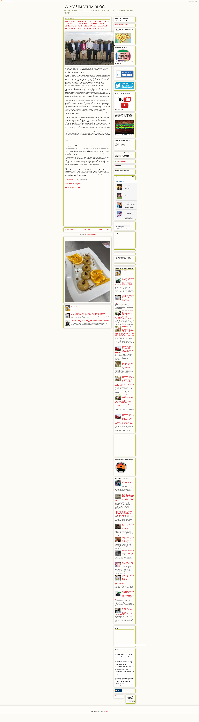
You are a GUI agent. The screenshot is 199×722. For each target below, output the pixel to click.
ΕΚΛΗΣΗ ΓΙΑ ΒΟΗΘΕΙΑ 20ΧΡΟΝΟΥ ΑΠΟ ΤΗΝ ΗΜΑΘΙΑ (127, 564)
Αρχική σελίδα (86, 229)
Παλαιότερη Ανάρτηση (104, 229)
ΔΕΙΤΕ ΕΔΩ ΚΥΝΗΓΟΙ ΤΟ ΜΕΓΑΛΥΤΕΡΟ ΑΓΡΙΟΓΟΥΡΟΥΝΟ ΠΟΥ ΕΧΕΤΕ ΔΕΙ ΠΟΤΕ (128, 526)
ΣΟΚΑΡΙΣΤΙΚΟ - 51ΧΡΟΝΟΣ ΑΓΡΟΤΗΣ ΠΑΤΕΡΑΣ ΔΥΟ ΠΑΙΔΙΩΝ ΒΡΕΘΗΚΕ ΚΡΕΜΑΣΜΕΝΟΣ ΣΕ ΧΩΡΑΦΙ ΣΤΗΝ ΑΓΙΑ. (124, 611)
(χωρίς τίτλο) (74, 306)
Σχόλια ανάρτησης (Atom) (90, 234)
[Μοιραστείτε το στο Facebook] (85, 179)
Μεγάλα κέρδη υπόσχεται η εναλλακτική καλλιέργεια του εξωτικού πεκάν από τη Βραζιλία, (128, 539)
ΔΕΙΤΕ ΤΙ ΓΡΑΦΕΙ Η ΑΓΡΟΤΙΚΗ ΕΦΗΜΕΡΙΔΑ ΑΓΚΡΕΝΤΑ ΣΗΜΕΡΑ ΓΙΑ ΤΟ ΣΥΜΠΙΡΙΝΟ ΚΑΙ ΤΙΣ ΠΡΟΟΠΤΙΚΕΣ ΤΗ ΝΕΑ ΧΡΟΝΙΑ (124, 497)
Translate (126, 228)
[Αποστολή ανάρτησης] (77, 179)
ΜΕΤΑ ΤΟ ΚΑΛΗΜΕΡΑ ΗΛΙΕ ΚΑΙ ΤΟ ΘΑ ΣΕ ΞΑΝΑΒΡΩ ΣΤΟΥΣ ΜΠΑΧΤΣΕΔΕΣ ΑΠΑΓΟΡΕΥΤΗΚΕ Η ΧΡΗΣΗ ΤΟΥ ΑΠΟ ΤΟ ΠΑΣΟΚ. (124, 513)
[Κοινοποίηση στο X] (83, 179)
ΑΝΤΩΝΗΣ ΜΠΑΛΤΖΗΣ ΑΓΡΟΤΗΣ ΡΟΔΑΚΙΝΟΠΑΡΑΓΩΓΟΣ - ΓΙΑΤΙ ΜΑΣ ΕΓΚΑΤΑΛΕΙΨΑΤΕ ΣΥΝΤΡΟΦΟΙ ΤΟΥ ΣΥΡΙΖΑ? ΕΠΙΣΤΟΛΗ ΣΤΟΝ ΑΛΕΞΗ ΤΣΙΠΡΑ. (124, 314)
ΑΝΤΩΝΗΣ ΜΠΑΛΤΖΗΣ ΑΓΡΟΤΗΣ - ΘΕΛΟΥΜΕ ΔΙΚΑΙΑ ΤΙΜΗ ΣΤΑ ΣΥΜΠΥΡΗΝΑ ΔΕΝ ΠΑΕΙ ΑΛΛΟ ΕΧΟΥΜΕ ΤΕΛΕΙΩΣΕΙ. (124, 349)
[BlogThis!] (82, 179)
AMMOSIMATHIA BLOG (84, 6)
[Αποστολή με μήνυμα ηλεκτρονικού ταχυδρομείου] (80, 179)
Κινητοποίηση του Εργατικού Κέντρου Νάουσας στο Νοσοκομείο (126, 483)
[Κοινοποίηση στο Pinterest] (86, 179)
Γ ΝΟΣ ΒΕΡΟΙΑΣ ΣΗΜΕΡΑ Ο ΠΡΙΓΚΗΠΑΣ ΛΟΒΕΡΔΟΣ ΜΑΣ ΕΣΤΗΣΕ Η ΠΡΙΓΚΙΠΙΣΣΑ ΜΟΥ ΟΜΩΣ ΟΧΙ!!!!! (128, 364)
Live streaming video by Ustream (131, 644)
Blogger (106, 711)
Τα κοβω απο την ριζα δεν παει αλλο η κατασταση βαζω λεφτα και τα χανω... (128, 552)
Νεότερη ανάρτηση (70, 229)
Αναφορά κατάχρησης (121, 24)
